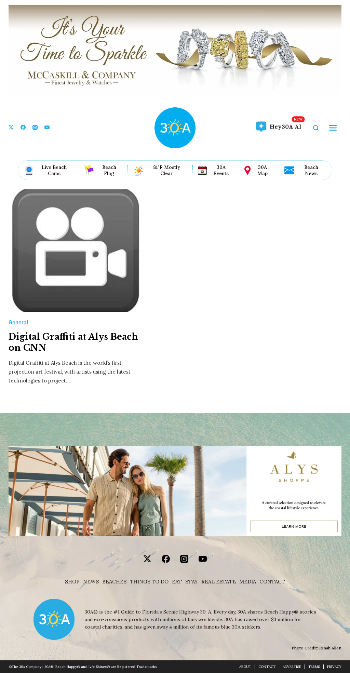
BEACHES (114, 582)
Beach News (311, 170)
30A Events (221, 170)
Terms (314, 666)
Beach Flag (109, 170)
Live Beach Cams (54, 170)
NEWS (91, 582)
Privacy (334, 666)
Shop (72, 582)
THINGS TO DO (149, 582)
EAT (177, 582)
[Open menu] (332, 127)
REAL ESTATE (218, 582)
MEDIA (247, 582)
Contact (272, 582)
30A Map (262, 170)
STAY (191, 582)
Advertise (292, 666)
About (245, 666)
